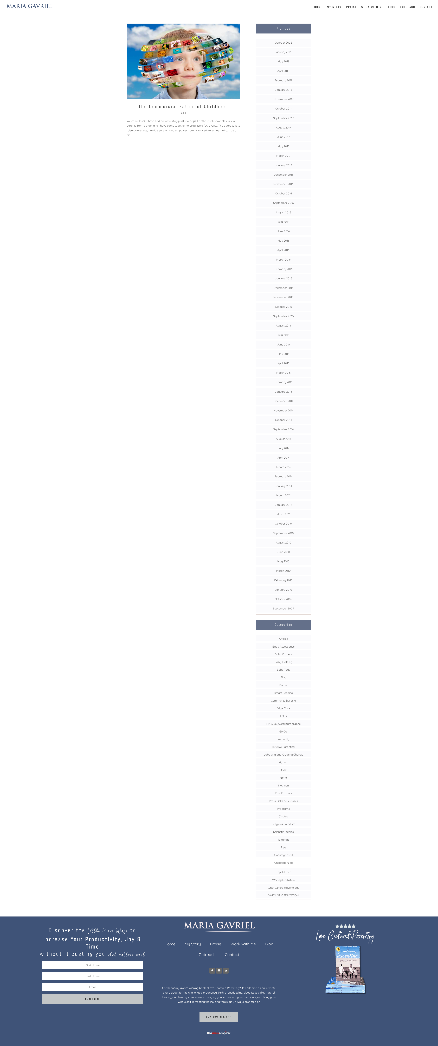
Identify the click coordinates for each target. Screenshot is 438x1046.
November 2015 (283, 297)
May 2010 (283, 561)
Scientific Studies (283, 831)
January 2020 (283, 52)
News (283, 777)
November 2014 (283, 410)
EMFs (283, 716)
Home (318, 7)
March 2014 (283, 467)
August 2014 (283, 438)
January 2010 (283, 589)
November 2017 (283, 99)
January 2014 (283, 486)
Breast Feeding (283, 693)
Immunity (283, 739)
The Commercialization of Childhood (183, 106)
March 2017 (283, 155)
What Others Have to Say (283, 887)
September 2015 (283, 316)
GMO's (283, 731)
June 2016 (283, 231)
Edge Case (283, 708)
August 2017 (283, 127)
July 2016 (283, 221)
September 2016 (283, 203)
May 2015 (283, 354)
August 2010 (283, 542)
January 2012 (283, 504)
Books (283, 685)
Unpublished (283, 872)
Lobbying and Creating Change (283, 754)
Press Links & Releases (283, 801)
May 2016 (283, 240)
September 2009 (283, 608)
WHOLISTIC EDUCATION (283, 895)
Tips (283, 847)
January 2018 (283, 89)
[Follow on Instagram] (219, 971)
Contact (426, 7)
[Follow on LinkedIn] (226, 971)
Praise (351, 7)
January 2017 (283, 165)
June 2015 (283, 344)
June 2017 (283, 137)
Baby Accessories (283, 646)
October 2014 (283, 420)
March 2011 (283, 514)
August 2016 (283, 212)
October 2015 (283, 306)
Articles (283, 638)
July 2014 (283, 448)
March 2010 (283, 570)
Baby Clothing (283, 662)
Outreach (407, 7)
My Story (334, 7)
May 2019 (283, 61)
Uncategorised (283, 855)
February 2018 (283, 80)
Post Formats (283, 793)
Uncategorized (283, 862)
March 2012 (283, 495)
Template (283, 839)
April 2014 (283, 457)
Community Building (283, 700)
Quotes (283, 816)
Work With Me (372, 7)
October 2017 (283, 108)
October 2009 (283, 599)
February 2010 (283, 580)
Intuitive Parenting (283, 747)
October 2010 (283, 523)
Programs (283, 808)
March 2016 (283, 259)
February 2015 (283, 382)
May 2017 (283, 146)
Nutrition (283, 785)
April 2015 (283, 363)
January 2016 (283, 278)
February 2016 (283, 269)
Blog (392, 7)
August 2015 (283, 325)
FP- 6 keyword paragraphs (283, 723)
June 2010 (283, 552)
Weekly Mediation (283, 880)
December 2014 (283, 401)
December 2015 (283, 287)
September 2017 (283, 118)
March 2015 (283, 372)
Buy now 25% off (218, 1017)
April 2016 (283, 250)
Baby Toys (283, 669)
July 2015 (283, 335)
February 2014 (283, 476)
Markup (283, 762)
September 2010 (283, 533)
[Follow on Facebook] (212, 971)
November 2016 (283, 184)
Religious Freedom (283, 824)
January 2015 (283, 391)
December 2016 (283, 174)
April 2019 (283, 71)
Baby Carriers (283, 654)
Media (283, 770)
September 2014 (283, 429)
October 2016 (283, 193)
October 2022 (283, 42)
